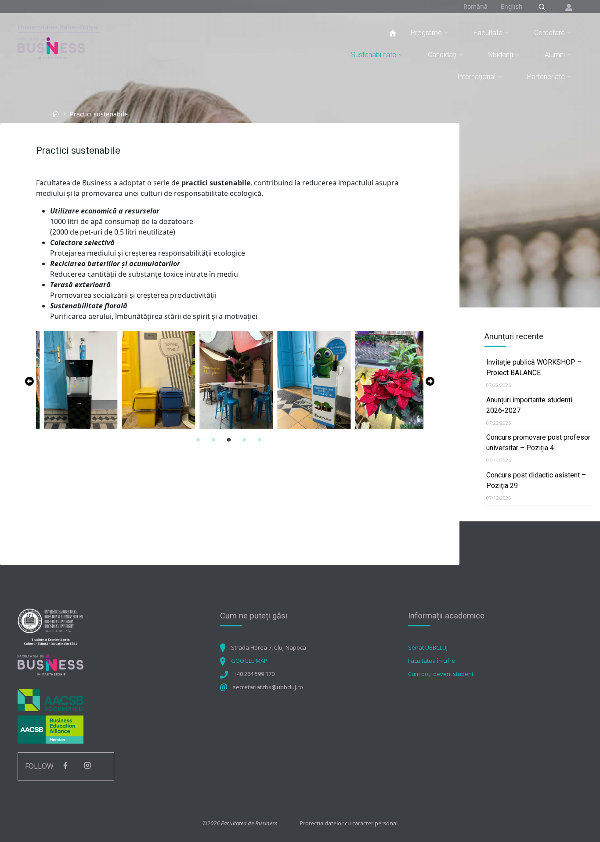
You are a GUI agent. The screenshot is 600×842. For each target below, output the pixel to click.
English (512, 6)
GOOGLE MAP (249, 661)
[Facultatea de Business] (51, 48)
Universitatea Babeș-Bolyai (58, 26)
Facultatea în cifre (431, 661)
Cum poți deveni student (440, 674)
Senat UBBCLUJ (428, 647)
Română (475, 6)
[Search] (542, 7)
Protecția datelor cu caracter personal (349, 823)
